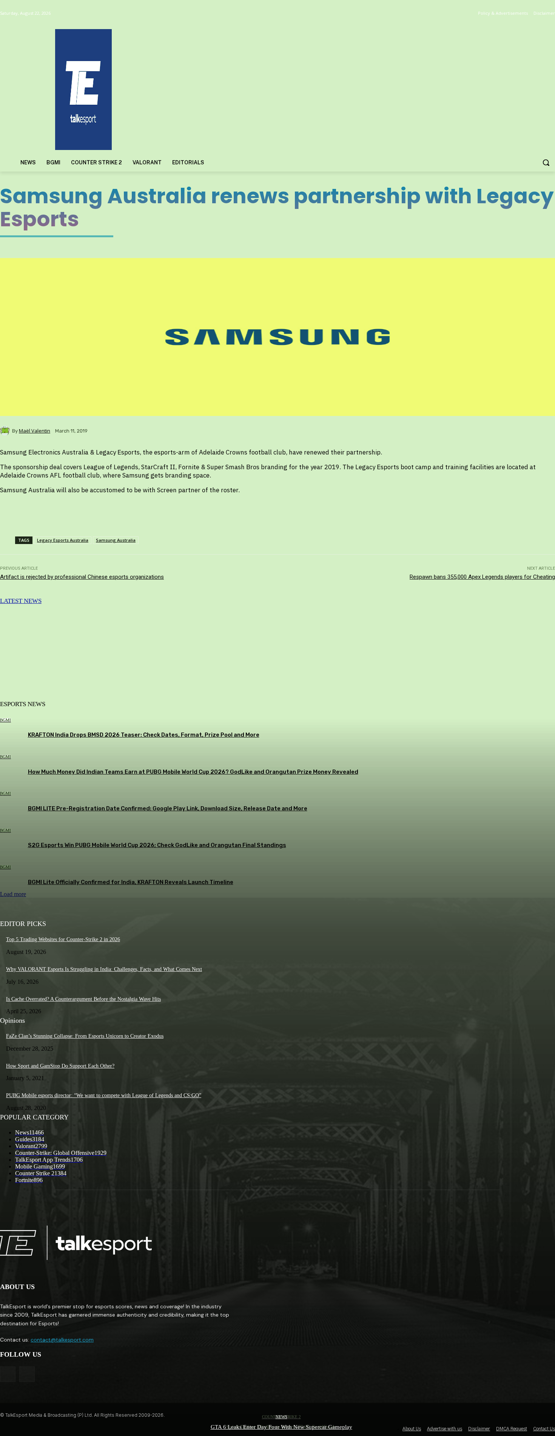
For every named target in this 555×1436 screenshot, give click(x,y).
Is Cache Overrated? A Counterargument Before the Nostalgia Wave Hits (83, 999)
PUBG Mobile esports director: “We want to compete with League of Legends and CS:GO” (103, 1095)
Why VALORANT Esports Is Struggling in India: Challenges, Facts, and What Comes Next (104, 969)
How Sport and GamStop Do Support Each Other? (60, 1066)
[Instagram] (27, 1374)
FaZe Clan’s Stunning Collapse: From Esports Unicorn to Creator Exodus (84, 1036)
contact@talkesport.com (62, 1339)
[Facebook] (7, 1374)
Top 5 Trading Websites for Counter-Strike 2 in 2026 (63, 939)
